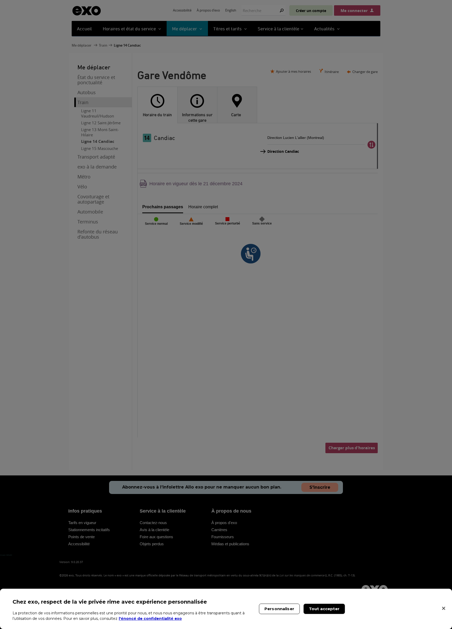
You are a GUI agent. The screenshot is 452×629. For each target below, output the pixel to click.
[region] (226, 609)
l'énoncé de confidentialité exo (150, 618)
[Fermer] (443, 608)
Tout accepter (324, 608)
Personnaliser (279, 608)
